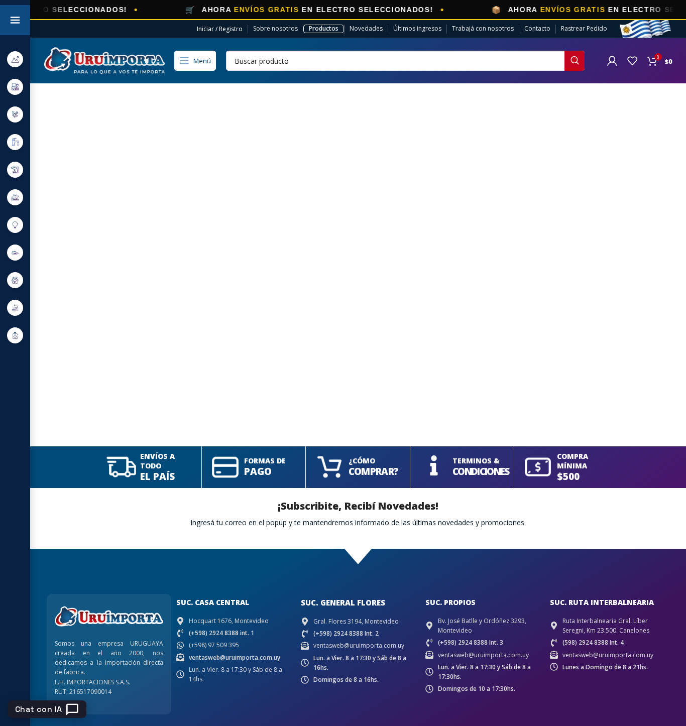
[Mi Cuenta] (612, 61)
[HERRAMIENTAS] (15, 169)
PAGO (258, 471)
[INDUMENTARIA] (15, 252)
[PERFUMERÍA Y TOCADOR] (15, 335)
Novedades (366, 28)
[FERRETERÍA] (15, 114)
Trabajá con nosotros (483, 28)
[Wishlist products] (632, 61)
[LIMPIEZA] (15, 280)
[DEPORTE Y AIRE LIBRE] (15, 59)
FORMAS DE (265, 460)
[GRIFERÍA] (15, 142)
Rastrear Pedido (584, 28)
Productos (323, 28)
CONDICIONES (480, 471)
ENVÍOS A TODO (157, 460)
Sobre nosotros (275, 28)
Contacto (537, 28)
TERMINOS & (476, 460)
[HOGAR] (15, 197)
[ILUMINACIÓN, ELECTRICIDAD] (15, 224)
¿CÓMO (362, 460)
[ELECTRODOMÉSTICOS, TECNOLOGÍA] (15, 86)
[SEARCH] (574, 61)
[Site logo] (104, 60)
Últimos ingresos (417, 28)
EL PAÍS (157, 476)
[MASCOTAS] (15, 307)
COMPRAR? (373, 471)
